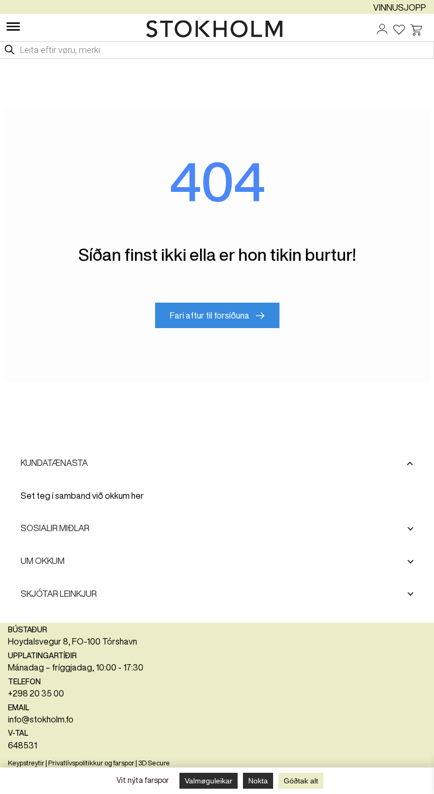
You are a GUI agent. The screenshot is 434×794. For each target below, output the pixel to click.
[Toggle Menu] (13, 26)
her (137, 495)
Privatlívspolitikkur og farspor (91, 763)
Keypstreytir (26, 763)
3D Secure (154, 763)
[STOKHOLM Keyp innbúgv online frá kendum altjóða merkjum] (217, 29)
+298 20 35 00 (36, 693)
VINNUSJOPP (399, 7)
